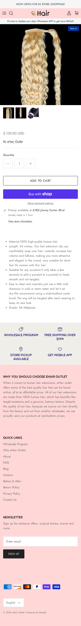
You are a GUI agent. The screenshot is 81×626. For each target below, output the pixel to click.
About (7, 456)
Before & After (12, 481)
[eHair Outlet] (40, 13)
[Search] (13, 13)
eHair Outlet (15, 141)
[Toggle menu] (4, 13)
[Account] (68, 13)
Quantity (8, 155)
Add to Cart (40, 181)
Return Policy (11, 487)
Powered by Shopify (36, 612)
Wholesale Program (15, 444)
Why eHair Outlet (14, 450)
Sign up (13, 554)
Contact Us (10, 500)
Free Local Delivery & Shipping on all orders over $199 (40, 6)
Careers (8, 475)
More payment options (40, 203)
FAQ (6, 462)
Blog (6, 469)
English (10, 602)
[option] (40, 64)
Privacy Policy (11, 493)
